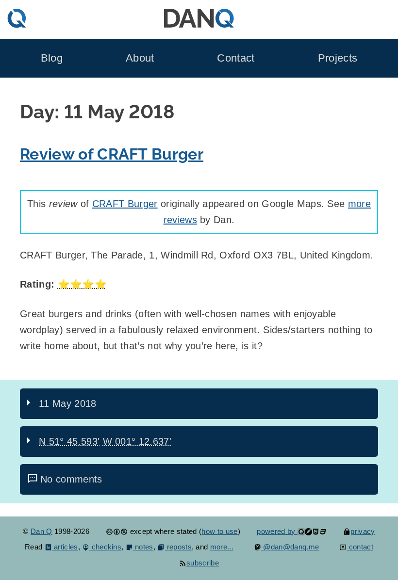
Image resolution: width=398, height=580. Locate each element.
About (140, 58)
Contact (235, 58)
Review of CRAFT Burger (111, 154)
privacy (362, 531)
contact (360, 547)
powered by (277, 531)
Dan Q (41, 531)
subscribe (202, 563)
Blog (52, 58)
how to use (219, 531)
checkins (105, 547)
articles (65, 547)
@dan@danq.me (290, 547)
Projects (338, 58)
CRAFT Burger (125, 203)
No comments (71, 479)
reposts (178, 547)
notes (143, 547)
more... (221, 547)
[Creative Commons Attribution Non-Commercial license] (117, 531)
